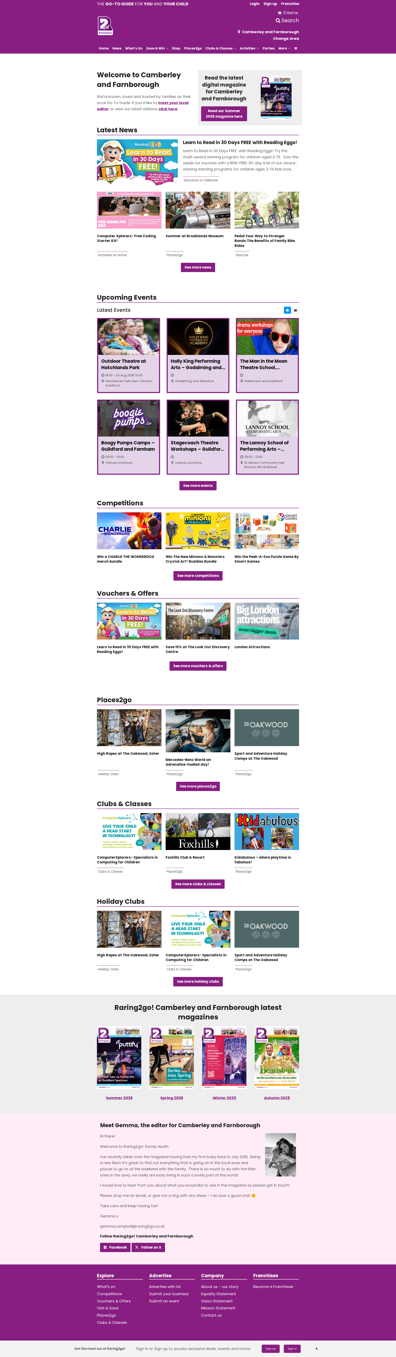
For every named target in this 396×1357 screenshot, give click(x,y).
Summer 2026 (119, 1097)
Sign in (292, 1348)
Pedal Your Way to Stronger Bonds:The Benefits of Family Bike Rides (265, 241)
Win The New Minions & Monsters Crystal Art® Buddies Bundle (195, 559)
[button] (295, 48)
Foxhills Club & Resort (185, 857)
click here (168, 109)
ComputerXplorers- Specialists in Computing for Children (127, 860)
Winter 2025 (224, 1097)
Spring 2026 (171, 1097)
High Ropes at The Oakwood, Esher (128, 753)
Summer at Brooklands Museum (195, 236)
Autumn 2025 (277, 1097)
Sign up (271, 1348)
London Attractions (252, 647)
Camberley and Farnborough (270, 31)
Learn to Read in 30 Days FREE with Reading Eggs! (241, 142)
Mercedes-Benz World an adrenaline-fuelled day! (188, 762)
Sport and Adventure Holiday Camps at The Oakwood (261, 756)
